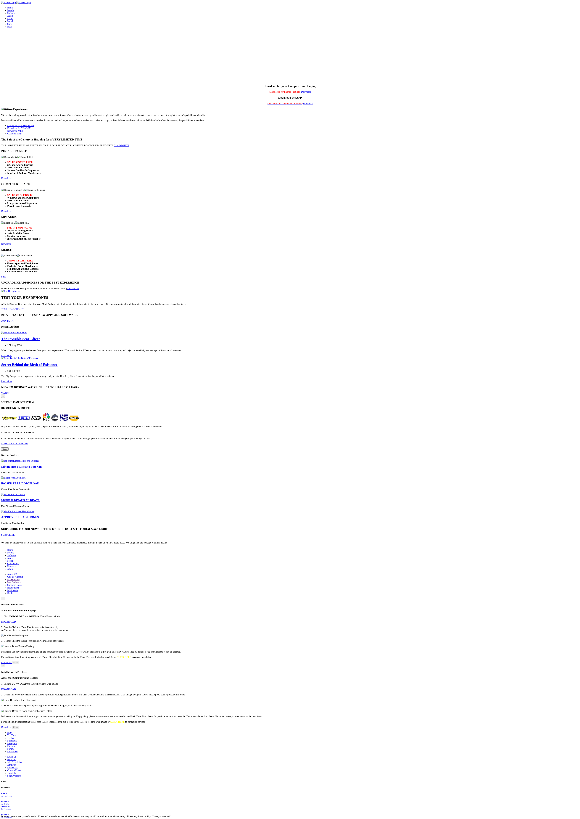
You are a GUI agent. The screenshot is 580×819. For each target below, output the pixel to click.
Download (306, 91)
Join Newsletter (14, 762)
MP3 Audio (12, 590)
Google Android (15, 577)
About (10, 569)
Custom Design (14, 133)
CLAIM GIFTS (121, 145)
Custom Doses (14, 770)
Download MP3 (15, 131)
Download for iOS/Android (20, 125)
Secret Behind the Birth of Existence (29, 365)
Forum (10, 749)
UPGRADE (73, 288)
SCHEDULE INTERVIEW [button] (14, 443)
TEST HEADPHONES (12, 309)
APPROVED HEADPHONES (20, 517)
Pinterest (11, 746)
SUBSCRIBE (8, 535)
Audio (10, 558)
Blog (9, 732)
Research (11, 566)
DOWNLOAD (8, 622)
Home (10, 550)
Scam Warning (14, 775)
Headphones (13, 587)
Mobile (10, 552)
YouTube (11, 735)
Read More (6, 355)
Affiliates (11, 765)
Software (11, 555)
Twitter (10, 738)
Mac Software (14, 582)
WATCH (5, 393)
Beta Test (11, 759)
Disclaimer (12, 751)
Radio (10, 593)
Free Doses (12, 767)
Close (4, 449)
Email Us (11, 756)
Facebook (12, 740)
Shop (3, 276)
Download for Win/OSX (19, 128)
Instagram (12, 743)
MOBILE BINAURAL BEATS (20, 500)
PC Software (13, 579)
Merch (10, 21)
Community (13, 563)
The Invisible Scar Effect (20, 339)
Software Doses (14, 585)
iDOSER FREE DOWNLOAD (20, 483)
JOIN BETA (7, 320)
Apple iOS (12, 574)
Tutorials (11, 773)
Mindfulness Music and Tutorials (21, 466)
